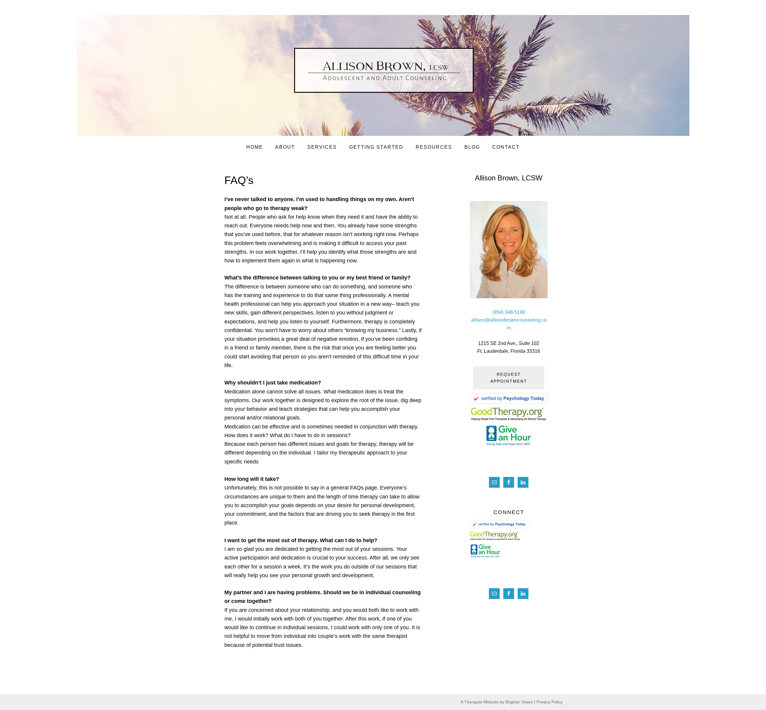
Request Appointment (508, 378)
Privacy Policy (549, 702)
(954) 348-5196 (509, 312)
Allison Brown (399, 74)
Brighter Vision (519, 702)
